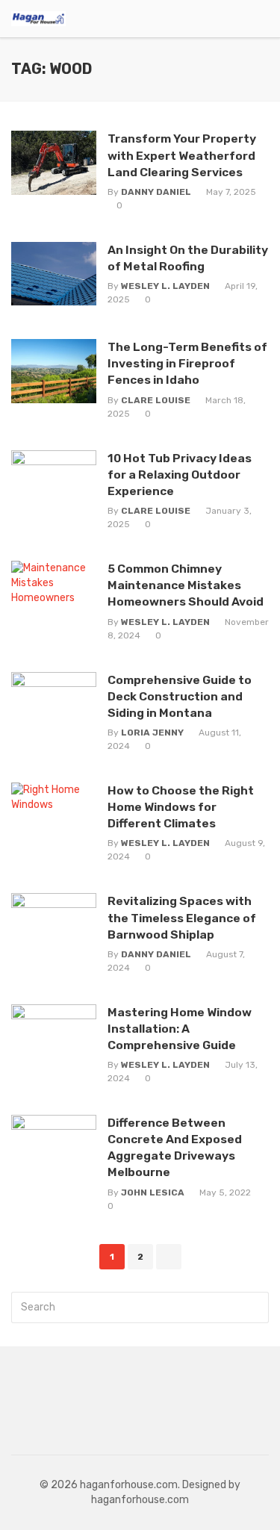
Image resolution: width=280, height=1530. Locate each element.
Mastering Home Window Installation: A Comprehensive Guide (180, 1028)
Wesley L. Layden (165, 286)
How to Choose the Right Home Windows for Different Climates (181, 806)
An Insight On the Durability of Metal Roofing (188, 258)
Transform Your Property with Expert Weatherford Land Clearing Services (182, 154)
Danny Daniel (156, 192)
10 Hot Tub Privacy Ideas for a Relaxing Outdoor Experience (180, 474)
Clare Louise (155, 400)
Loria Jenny (152, 732)
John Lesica (152, 1192)
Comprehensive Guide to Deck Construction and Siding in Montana (180, 696)
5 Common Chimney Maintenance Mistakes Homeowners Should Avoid (186, 585)
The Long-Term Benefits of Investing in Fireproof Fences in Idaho (187, 363)
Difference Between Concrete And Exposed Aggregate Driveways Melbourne (175, 1147)
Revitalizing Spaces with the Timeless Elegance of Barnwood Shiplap (182, 917)
